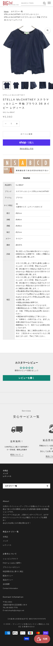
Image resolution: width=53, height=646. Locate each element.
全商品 (5, 537)
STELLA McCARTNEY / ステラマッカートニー (21, 14)
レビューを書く (26, 378)
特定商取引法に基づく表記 (13, 571)
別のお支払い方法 (26, 148)
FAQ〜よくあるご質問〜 (12, 563)
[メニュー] (49, 3)
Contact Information (10, 588)
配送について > (16, 454)
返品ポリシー (8, 580)
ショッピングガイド (10, 559)
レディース (7, 545)
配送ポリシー (8, 576)
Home (6, 11)
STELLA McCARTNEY (14, 95)
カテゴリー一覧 (17, 11)
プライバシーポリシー (11, 567)
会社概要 (6, 584)
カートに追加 (26, 134)
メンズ (5, 541)
